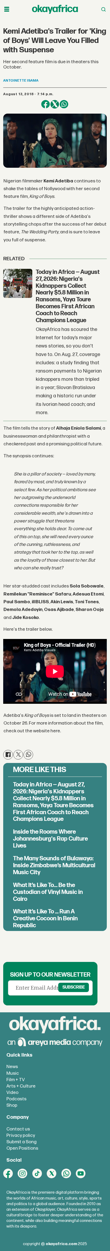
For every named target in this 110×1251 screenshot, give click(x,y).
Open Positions (22, 1148)
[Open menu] (7, 9)
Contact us (18, 1129)
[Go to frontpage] (55, 9)
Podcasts (16, 1099)
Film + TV (15, 1079)
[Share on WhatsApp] (64, 104)
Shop (11, 1105)
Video (12, 1092)
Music (12, 1073)
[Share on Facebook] (45, 104)
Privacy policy (20, 1135)
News (12, 1066)
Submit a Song (21, 1142)
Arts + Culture (21, 1086)
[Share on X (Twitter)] (54, 104)
